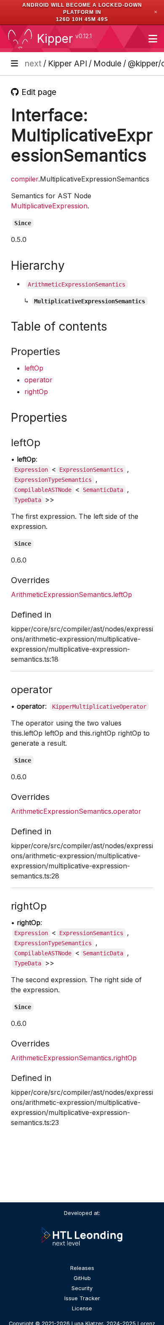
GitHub (82, 1278)
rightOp (36, 391)
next (33, 63)
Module (107, 63)
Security (82, 1288)
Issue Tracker (82, 1298)
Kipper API (67, 63)
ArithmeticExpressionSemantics (61, 594)
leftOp (33, 368)
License (82, 1308)
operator (38, 380)
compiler (24, 179)
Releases (82, 1268)
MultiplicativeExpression (49, 206)
